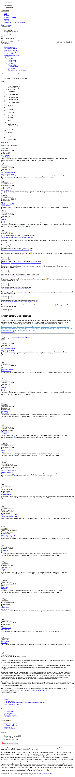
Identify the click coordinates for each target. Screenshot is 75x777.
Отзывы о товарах (10, 17)
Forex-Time (4, 643)
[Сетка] (1, 335)
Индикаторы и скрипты (11, 52)
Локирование (45, 327)
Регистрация (8, 5)
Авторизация (8, 7)
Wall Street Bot (12, 124)
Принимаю (13, 692)
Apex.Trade (11, 89)
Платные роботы (9, 47)
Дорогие (27, 337)
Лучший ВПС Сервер (11, 716)
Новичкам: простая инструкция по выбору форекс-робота (19, 301)
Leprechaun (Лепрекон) (8, 174)
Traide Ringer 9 (5, 157)
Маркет (10, 132)
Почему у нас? (8, 699)
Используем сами (14, 328)
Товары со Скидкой (10, 725)
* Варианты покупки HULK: (10, 224)
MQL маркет (36, 327)
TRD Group (11, 121)
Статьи (6, 15)
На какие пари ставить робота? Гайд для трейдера (16, 250)
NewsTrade (4, 433)
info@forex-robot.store (45, 774)
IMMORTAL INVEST (14, 102)
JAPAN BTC (5, 609)
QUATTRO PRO (6, 190)
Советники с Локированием (17, 70)
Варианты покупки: (7, 160)
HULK (3, 221)
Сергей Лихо (12, 139)
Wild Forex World (13, 126)
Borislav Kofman (13, 94)
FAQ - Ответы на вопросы (12, 704)
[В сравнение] (12, 197)
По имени (15, 337)
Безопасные (20, 327)
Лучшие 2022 (12, 63)
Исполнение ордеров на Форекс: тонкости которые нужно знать (21, 263)
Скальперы (28, 327)
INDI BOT (4, 589)
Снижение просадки (45, 328)
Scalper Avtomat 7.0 (6, 205)
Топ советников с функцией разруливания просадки (17, 237)
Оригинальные (25, 328)
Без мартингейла (13, 66)
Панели (23, 330)
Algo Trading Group (14, 86)
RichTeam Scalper (6, 371)
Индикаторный (61, 327)
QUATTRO (11, 109)
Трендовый (12, 327)
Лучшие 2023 (12, 61)
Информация (5, 10)
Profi (2, 452)
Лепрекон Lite (5, 413)
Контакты (7, 20)
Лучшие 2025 (12, 58)
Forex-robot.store (13, 99)
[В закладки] (10, 197)
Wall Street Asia (5, 629)
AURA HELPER (6, 494)
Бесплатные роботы (10, 48)
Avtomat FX (11, 91)
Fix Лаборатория (13, 97)
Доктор (10, 129)
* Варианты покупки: (7, 416)
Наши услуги (8, 53)
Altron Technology (13, 88)
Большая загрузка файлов (12, 55)
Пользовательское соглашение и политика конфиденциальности (24, 702)
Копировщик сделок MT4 (9, 516)
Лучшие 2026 (8, 57)
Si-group (10, 117)
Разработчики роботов (11, 724)
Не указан (11, 136)
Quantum (3, 552)
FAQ (5, 14)
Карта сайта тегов (10, 729)
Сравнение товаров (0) (8, 332)
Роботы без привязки (11, 50)
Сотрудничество (9, 701)
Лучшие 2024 (12, 60)
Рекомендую (12, 68)
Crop (2, 570)
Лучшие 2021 (12, 65)
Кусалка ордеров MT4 (7, 472)
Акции (6, 19)
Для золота (53, 327)
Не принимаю (5, 692)
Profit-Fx (10, 106)
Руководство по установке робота (14, 22)
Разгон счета (5, 327)
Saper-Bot (11, 116)
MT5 (53, 328)
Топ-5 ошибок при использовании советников (15, 289)
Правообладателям (10, 715)
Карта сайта (8, 727)
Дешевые (21, 337)
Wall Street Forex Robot (8, 537)
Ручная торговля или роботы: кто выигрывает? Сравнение (19, 276)
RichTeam (11, 112)
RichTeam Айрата (15, 330)
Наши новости (9, 713)
